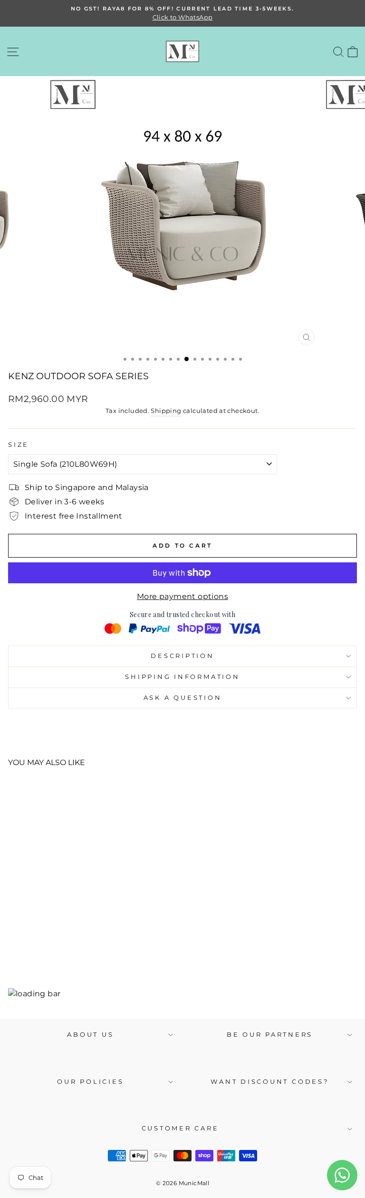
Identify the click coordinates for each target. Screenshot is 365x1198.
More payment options (182, 596)
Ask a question (183, 697)
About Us (90, 1034)
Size (18, 444)
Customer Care (180, 1128)
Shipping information (182, 676)
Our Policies (90, 1081)
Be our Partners (270, 1034)
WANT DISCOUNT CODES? (269, 1081)
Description (182, 655)
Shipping (166, 410)
